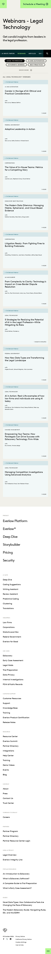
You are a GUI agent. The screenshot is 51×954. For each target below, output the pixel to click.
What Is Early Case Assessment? (17, 888)
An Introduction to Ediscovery (16, 874)
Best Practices (36, 65)
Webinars (22, 53)
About (5, 789)
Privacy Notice (20, 936)
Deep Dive (10, 537)
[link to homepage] (5, 931)
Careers (6, 817)
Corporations (8, 627)
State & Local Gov (11, 632)
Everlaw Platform (15, 521)
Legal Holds (8, 665)
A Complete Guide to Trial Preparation (20, 883)
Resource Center (10, 736)
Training (6, 713)
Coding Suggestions (12, 584)
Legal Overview (9, 855)
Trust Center (8, 803)
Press (5, 793)
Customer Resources (12, 698)
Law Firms (7, 622)
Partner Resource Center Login (16, 841)
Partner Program (10, 831)
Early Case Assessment (13, 660)
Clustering (7, 603)
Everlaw (9, 529)
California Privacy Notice (24, 939)
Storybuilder (11, 544)
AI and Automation (36, 61)
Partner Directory (11, 746)
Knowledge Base (10, 708)
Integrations (8, 751)
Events (6, 770)
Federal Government (12, 637)
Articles (32, 53)
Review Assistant (10, 594)
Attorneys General (16, 65)
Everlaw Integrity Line (12, 860)
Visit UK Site (20, 945)
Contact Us (8, 798)
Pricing (8, 552)
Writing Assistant (10, 589)
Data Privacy (9, 675)
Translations (8, 608)
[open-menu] (48, 951)
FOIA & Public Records (13, 684)
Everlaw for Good (10, 641)
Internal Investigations (13, 679)
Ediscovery (7, 656)
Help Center (8, 755)
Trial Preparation (10, 670)
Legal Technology (15, 61)
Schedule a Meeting (34, 4)
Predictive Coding (11, 599)
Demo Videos (8, 765)
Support (6, 703)
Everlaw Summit (10, 741)
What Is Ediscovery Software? (16, 878)
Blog (5, 774)
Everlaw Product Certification (16, 717)
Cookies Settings (21, 942)
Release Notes (9, 722)
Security (8, 560)
